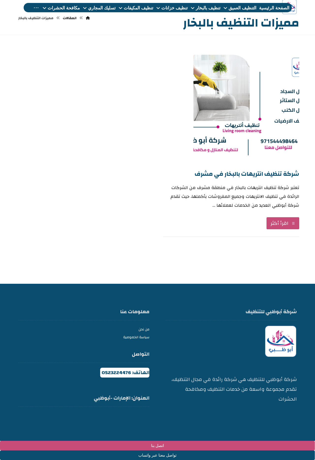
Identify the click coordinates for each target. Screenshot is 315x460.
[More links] (36, 7)
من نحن (144, 329)
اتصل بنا (157, 446)
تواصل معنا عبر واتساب (157, 455)
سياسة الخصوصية (136, 337)
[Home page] (88, 18)
